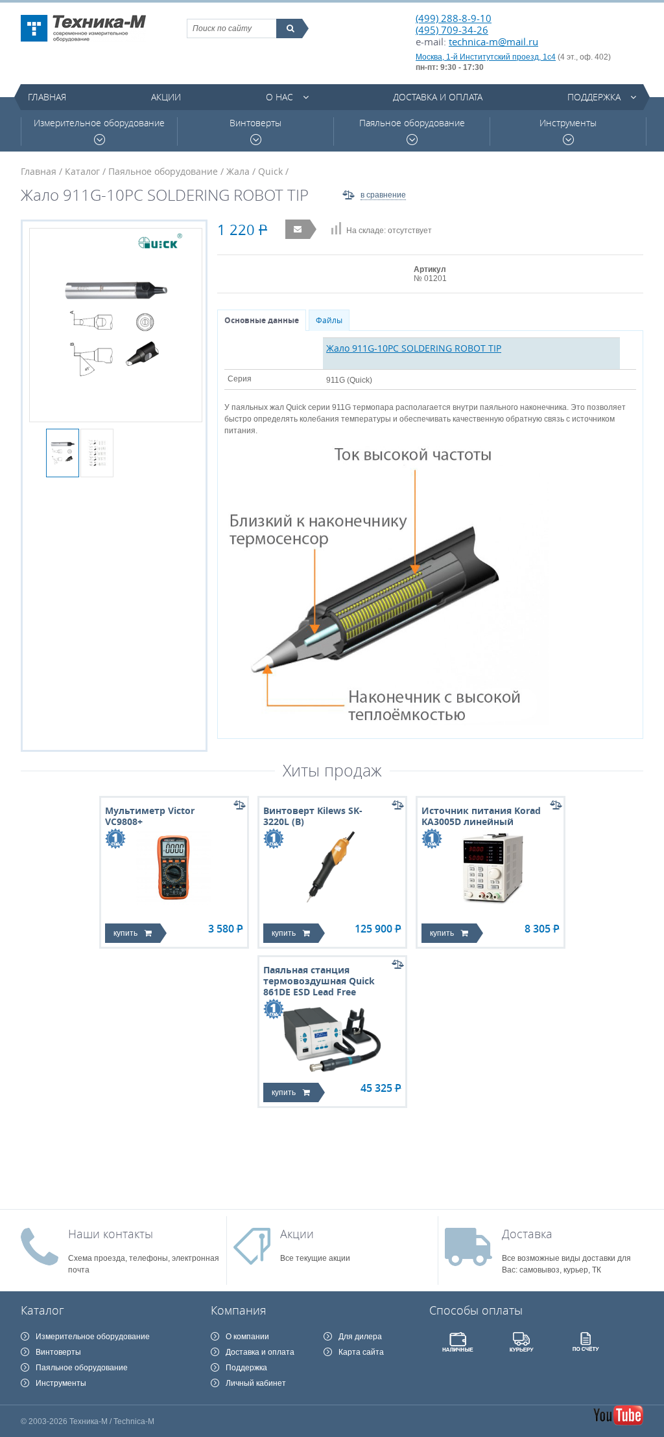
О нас (279, 97)
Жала (238, 171)
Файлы (329, 320)
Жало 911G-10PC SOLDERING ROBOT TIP (413, 348)
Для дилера (360, 1336)
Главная (47, 97)
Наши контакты (110, 1233)
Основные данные (261, 320)
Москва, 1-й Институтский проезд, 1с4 (486, 57)
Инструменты (568, 123)
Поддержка (594, 97)
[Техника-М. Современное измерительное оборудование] (83, 28)
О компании (247, 1336)
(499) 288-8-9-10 (454, 18)
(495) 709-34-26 (452, 29)
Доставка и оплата (437, 97)
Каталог (82, 171)
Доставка (527, 1233)
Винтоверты (255, 123)
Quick (270, 171)
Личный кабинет (256, 1383)
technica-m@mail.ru (493, 41)
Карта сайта (361, 1352)
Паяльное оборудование (412, 123)
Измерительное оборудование (99, 123)
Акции (166, 97)
